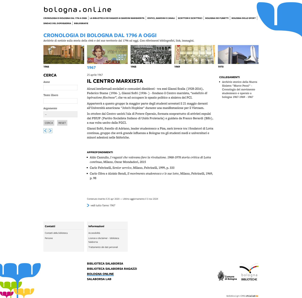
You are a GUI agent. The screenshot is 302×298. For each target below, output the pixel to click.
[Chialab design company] (242, 293)
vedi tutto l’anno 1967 (103, 205)
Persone (49, 238)
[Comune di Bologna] (227, 276)
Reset (62, 123)
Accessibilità (94, 232)
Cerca (49, 75)
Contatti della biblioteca (56, 232)
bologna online (100, 274)
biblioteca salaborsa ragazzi (112, 269)
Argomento (50, 108)
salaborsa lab (99, 279)
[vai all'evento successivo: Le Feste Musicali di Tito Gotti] (50, 130)
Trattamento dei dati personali (103, 247)
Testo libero (50, 95)
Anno (46, 82)
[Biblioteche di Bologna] (249, 272)
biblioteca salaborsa (105, 263)
